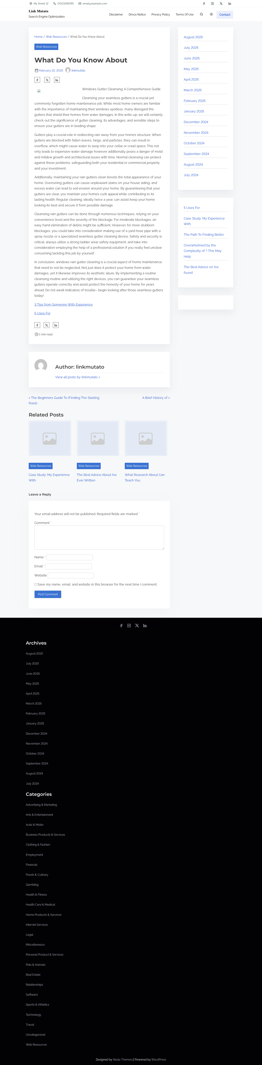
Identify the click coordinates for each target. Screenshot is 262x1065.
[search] (201, 15)
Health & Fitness (36, 894)
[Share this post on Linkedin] (57, 80)
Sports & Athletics (37, 1004)
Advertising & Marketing (41, 804)
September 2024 (196, 154)
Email (39, 566)
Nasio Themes (123, 1059)
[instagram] (212, 3)
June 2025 (192, 58)
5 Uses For (42, 313)
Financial (31, 864)
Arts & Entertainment (39, 814)
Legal (29, 934)
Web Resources (56, 36)
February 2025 (195, 101)
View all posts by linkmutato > (77, 377)
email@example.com (94, 3)
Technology (33, 1014)
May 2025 (191, 69)
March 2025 (193, 90)
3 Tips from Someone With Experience (63, 304)
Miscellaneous (35, 944)
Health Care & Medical (40, 904)
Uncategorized (35, 1034)
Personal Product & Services (44, 954)
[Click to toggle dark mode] (211, 14)
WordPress (158, 1059)
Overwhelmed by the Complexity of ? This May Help (203, 250)
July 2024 (191, 175)
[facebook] (203, 3)
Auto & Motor (35, 824)
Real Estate (33, 974)
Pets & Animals (35, 964)
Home (38, 36)
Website (40, 575)
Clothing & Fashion (38, 844)
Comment (43, 523)
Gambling (32, 884)
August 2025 (193, 37)
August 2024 (193, 164)
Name (40, 557)
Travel (30, 1024)
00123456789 (65, 3)
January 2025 (194, 111)
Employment (34, 854)
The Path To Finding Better (204, 234)
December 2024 (196, 122)
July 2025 (191, 47)
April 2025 (191, 79)
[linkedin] (229, 3)
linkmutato (78, 70)
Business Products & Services (45, 834)
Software (32, 994)
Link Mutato (38, 11)
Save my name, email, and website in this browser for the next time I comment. (97, 584)
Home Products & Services (43, 914)
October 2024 (194, 143)
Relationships (34, 984)
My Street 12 (40, 3)
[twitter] (221, 3)
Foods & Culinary (37, 874)
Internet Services (37, 924)
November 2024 (196, 133)
